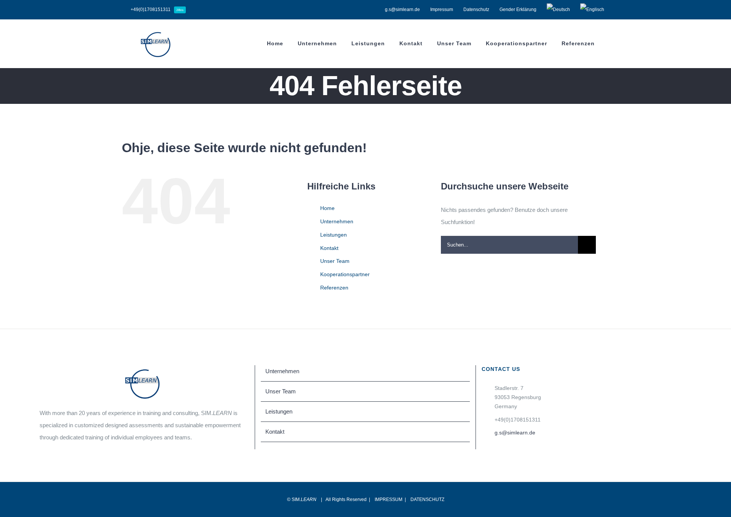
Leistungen (333, 235)
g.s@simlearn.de (515, 433)
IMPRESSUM (388, 499)
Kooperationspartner (345, 274)
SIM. (304, 499)
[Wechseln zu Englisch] (592, 9)
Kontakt (329, 248)
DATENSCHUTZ (427, 499)
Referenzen (334, 288)
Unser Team (335, 261)
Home (327, 208)
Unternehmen (336, 221)
